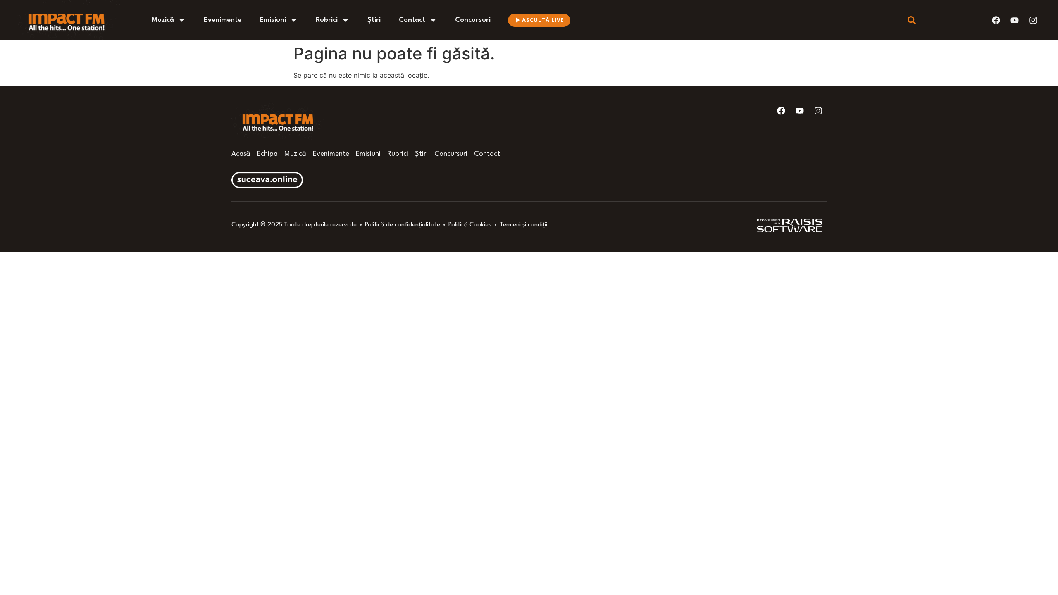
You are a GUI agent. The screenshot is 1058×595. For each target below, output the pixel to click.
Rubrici (327, 20)
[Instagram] (1033, 20)
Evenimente (222, 20)
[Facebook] (996, 20)
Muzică (163, 20)
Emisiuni (273, 20)
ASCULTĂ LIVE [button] (543, 20)
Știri (374, 20)
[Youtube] (1014, 20)
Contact (412, 20)
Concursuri (473, 20)
